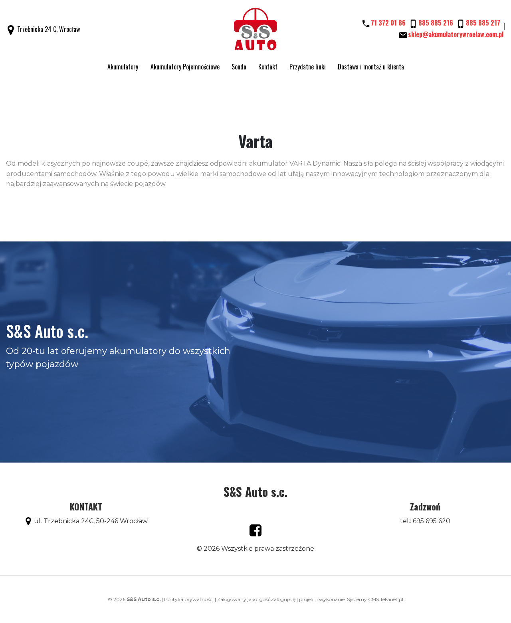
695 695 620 (431, 521)
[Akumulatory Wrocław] (256, 30)
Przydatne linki (307, 66)
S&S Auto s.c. (255, 491)
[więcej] (255, 530)
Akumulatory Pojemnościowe (185, 66)
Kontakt (267, 66)
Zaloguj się (283, 599)
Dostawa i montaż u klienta (371, 66)
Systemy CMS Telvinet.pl (375, 599)
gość (265, 599)
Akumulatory (122, 66)
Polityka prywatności (189, 599)
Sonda (239, 66)
